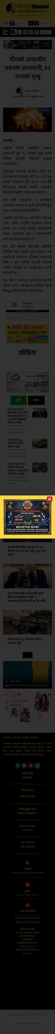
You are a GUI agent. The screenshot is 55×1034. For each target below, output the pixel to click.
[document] (27, 517)
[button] (49, 499)
